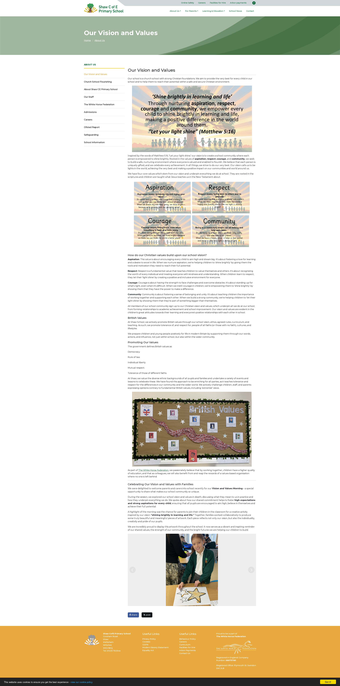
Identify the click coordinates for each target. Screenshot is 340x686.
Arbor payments (238, 3)
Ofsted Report (92, 127)
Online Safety (187, 3)
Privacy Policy (149, 639)
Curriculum (184, 644)
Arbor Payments (187, 650)
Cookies (146, 642)
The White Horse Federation (153, 470)
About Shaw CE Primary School (101, 89)
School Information (94, 142)
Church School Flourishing (98, 82)
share (134, 615)
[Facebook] (254, 3)
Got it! (328, 681)
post (148, 615)
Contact (250, 11)
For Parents (191, 11)
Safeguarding (91, 135)
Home (87, 40)
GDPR (145, 644)
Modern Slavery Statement (155, 647)
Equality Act (148, 650)
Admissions (90, 112)
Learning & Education (212, 11)
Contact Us (184, 653)
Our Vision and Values (95, 74)
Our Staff (89, 97)
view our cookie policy (82, 682)
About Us (174, 11)
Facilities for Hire (218, 3)
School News (235, 11)
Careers (202, 3)
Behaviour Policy (187, 639)
